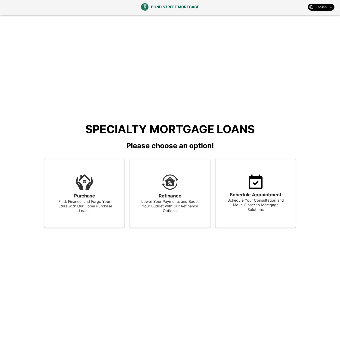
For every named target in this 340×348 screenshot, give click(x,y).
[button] (84, 193)
